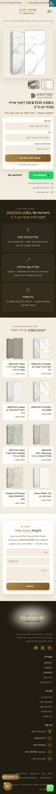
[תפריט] (49, 11)
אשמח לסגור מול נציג (28, 158)
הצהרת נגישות (21, 773)
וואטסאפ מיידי (39, 175)
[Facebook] (49, 648)
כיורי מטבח (47, 716)
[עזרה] (7, 786)
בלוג (43, 773)
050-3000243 (39, 745)
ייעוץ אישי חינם (39, 758)
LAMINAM (47, 672)
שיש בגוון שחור (45, 706)
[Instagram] (42, 648)
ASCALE (48, 667)
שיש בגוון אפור (45, 701)
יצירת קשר (34, 773)
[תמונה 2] (34, 84)
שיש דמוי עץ (46, 697)
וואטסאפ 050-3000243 (35, 751)
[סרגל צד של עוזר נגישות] (52, 3)
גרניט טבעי (48, 677)
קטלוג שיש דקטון (38, 21)
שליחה (28, 586)
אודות (50, 773)
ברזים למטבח (46, 711)
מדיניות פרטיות (46, 778)
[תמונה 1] (47, 84)
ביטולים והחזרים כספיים (27, 778)
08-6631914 (15, 175)
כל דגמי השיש (46, 682)
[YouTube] (35, 648)
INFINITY (48, 662)
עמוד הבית (50, 21)
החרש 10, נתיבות (38, 731)
